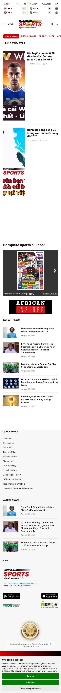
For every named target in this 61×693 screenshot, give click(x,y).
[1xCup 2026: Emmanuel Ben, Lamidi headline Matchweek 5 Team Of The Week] (11, 383)
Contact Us (8, 443)
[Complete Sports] (30, 24)
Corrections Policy (12, 474)
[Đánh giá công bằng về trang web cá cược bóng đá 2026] (14, 162)
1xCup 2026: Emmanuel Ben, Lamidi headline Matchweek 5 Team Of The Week (39, 382)
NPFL (51, 36)
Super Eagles (28, 36)
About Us (7, 438)
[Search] (52, 24)
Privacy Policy (9, 465)
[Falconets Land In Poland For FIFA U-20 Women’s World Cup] (11, 367)
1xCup (42, 36)
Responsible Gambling (14, 483)
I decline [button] (30, 682)
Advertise (7, 447)
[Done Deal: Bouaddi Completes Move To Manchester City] (11, 332)
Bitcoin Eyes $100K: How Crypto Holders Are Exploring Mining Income (37, 399)
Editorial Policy (10, 470)
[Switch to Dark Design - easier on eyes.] (56, 24)
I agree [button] (30, 676)
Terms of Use (9, 452)
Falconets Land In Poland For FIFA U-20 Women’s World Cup (38, 365)
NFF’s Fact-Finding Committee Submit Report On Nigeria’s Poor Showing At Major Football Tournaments (38, 348)
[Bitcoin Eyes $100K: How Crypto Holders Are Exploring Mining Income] (11, 400)
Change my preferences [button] (30, 688)
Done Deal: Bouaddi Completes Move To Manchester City (37, 330)
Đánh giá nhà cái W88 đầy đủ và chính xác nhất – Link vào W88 (41, 56)
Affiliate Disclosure (12, 479)
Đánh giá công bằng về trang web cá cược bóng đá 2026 (42, 133)
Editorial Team (10, 456)
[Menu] (8, 24)
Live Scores (11, 36)
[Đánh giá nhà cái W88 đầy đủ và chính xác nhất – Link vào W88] (14, 86)
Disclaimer (8, 461)
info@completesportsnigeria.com (23, 583)
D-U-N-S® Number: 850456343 (18, 488)
